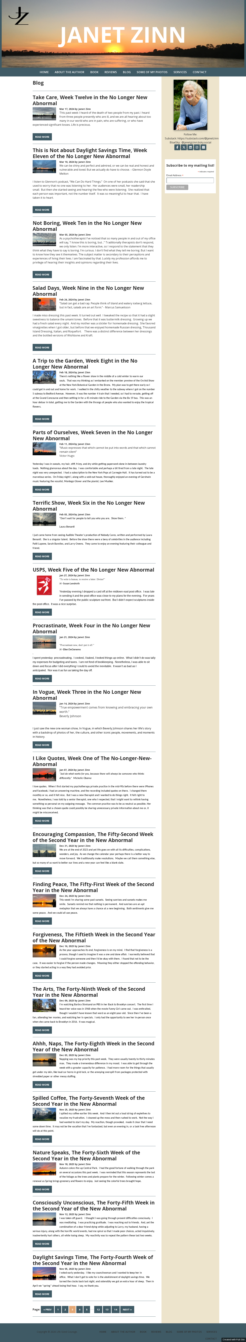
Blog (127, 72)
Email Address (174, 175)
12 (98, 1309)
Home (44, 72)
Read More (42, 136)
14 (115, 1309)
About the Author (69, 72)
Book (94, 72)
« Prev (47, 1309)
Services (180, 72)
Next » (127, 1309)
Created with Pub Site (234, 1339)
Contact (200, 72)
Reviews (110, 72)
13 (106, 1309)
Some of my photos (152, 72)
